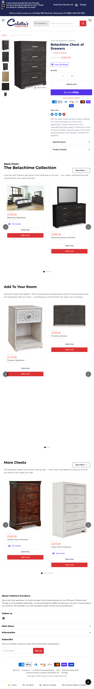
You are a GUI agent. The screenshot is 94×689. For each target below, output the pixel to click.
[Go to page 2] (46, 271)
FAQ (58, 670)
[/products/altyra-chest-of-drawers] (69, 510)
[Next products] (88, 227)
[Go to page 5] (50, 573)
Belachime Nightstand (16, 217)
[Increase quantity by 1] (72, 76)
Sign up (38, 650)
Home (4, 35)
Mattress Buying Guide (70, 670)
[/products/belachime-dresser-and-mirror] (69, 208)
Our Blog (64, 673)
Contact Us (26, 670)
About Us (16, 670)
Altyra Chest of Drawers (61, 547)
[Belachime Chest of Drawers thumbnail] (5, 45)
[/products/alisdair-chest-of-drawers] (25, 506)
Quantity (54, 70)
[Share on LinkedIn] (60, 114)
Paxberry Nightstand (15, 360)
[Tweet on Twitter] (56, 114)
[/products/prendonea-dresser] (69, 316)
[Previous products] (5, 227)
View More (80, 170)
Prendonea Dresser (59, 336)
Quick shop (25, 230)
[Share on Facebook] (52, 114)
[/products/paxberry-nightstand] (25, 328)
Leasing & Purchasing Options (43, 670)
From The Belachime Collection (63, 41)
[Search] (83, 23)
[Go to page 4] (50, 271)
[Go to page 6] (52, 573)
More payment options (71, 98)
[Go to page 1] (44, 271)
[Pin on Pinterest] (63, 114)
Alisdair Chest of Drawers (17, 539)
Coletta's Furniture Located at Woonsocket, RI (42, 673)
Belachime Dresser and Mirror (63, 237)
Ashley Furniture (60, 53)
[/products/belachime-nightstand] (25, 198)
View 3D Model (61, 64)
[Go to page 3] (48, 271)
